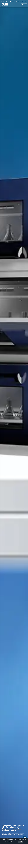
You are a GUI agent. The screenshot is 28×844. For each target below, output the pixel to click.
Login (13, 1)
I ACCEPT (20, 841)
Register (17, 1)
